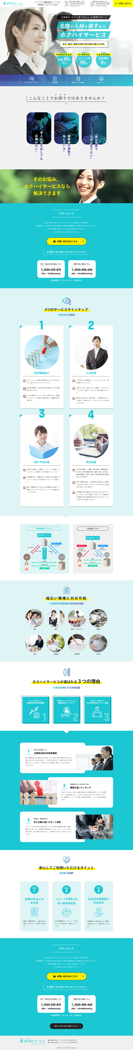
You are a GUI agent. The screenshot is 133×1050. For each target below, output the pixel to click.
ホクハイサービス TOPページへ (66, 1026)
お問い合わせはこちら (67, 241)
